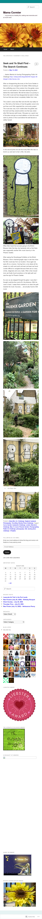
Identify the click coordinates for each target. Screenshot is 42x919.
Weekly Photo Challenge (25, 523)
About (12, 49)
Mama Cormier (12, 12)
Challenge (21, 521)
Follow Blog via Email (11, 537)
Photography (7, 523)
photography (20, 529)
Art (16, 521)
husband (33, 521)
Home (5, 49)
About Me (12, 521)
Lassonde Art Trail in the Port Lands (15, 597)
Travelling (15, 523)
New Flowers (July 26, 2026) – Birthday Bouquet (19, 600)
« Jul (10, 583)
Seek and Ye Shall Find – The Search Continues (16, 65)
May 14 (12, 527)
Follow (7, 552)
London (28, 525)
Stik (26, 529)
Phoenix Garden (24, 527)
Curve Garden (7, 525)
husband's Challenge (18, 525)
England (27, 521)
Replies (13, 531)
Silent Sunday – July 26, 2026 (13, 602)
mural (17, 527)
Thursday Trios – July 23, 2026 (13, 604)
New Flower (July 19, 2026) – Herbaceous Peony (19, 606)
